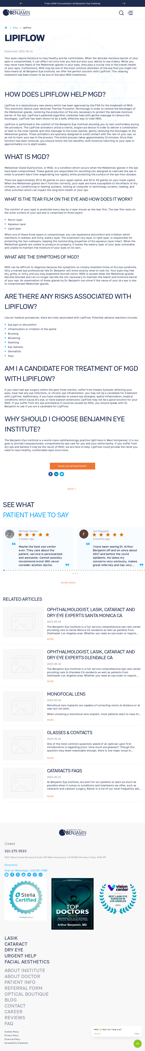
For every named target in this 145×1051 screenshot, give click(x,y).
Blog (15, 27)
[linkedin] (56, 474)
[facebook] (50, 474)
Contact (15, 1005)
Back (71, 488)
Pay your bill (72, 809)
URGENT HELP (21, 955)
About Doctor (22, 976)
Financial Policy (12, 1039)
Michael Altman (28, 531)
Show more (68, 582)
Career (14, 1011)
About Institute (25, 970)
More (50, 639)
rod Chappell (101, 531)
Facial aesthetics (27, 961)
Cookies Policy (12, 1031)
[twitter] (62, 474)
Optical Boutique (27, 994)
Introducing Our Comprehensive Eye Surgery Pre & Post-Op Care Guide (72, 3)
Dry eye (14, 949)
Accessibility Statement (16, 1043)
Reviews (15, 1017)
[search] (121, 13)
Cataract (16, 944)
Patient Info (20, 982)
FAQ (9, 1023)
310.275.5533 (15, 851)
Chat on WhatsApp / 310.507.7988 (26, 870)
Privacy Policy (11, 1035)
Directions (11, 864)
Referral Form (23, 988)
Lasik (11, 938)
